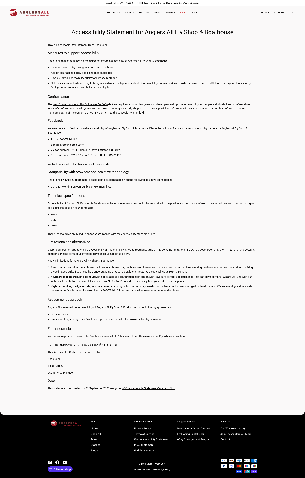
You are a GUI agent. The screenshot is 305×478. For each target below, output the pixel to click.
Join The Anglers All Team (235, 433)
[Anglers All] (29, 12)
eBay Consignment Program (194, 439)
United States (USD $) (151, 463)
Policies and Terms (143, 421)
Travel (94, 439)
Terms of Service (144, 433)
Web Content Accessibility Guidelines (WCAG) (80, 104)
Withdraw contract (145, 450)
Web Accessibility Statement (151, 439)
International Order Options (193, 428)
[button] (170, 12)
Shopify (166, 469)
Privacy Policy (142, 428)
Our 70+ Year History (232, 428)
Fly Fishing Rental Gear (190, 433)
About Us (225, 421)
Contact (225, 439)
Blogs (94, 450)
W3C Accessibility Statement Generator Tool (148, 388)
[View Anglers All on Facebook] (57, 462)
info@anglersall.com (72, 144)
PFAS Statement (144, 444)
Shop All (96, 433)
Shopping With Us (186, 421)
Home (94, 428)
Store (93, 421)
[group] (152, 3)
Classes (95, 444)
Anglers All (146, 469)
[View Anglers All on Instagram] (50, 462)
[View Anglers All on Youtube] (64, 462)
